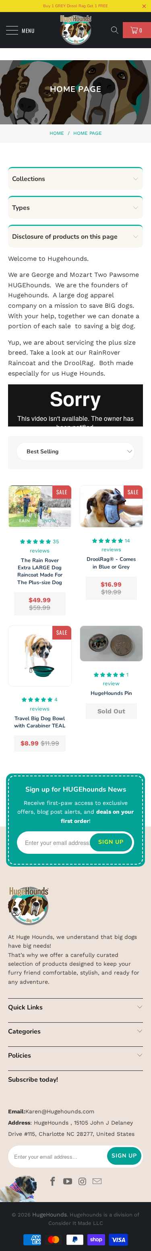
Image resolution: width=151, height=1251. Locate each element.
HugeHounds (49, 1214)
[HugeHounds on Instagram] (83, 1182)
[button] (35, 541)
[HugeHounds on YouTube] (68, 1182)
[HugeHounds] (76, 30)
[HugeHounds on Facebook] (53, 1182)
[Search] (115, 30)
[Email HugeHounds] (97, 1182)
